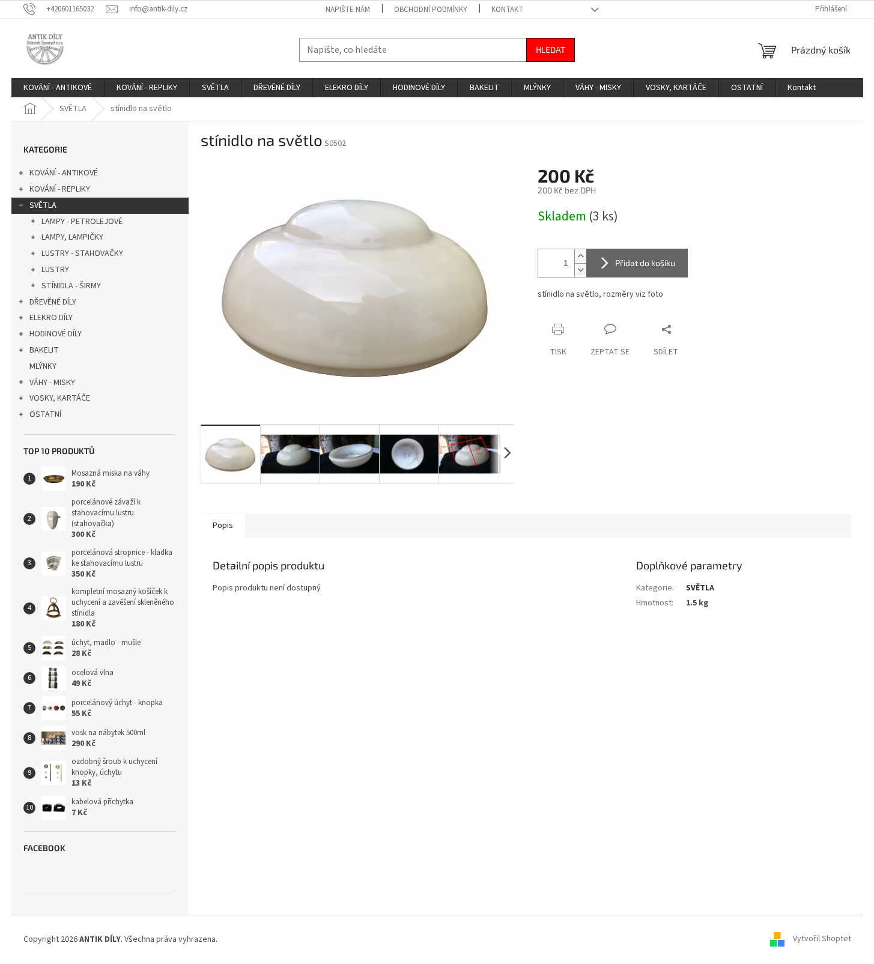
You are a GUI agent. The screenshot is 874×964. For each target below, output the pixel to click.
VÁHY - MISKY (52, 383)
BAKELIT (44, 350)
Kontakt (507, 9)
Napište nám (348, 9)
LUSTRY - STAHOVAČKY (82, 253)
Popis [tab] (223, 526)
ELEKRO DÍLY (51, 318)
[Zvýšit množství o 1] (580, 256)
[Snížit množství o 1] (580, 270)
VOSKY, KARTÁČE (59, 398)
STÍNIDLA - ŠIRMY (71, 286)
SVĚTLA (42, 205)
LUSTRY (55, 270)
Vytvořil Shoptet (822, 939)
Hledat (550, 49)
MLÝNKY (42, 366)
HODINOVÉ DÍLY (55, 334)
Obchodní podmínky (430, 9)
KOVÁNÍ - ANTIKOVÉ (63, 173)
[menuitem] (57, 87)
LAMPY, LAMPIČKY (72, 237)
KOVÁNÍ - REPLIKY (59, 189)
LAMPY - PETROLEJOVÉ (82, 222)
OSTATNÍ (45, 414)
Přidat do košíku (645, 263)
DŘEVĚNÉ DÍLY (52, 302)
